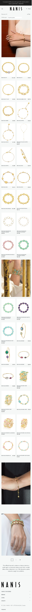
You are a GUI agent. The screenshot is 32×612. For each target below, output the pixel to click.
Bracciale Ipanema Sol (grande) (6, 420)
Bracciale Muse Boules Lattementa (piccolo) (6, 308)
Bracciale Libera (4, 117)
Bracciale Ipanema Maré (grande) (21, 374)
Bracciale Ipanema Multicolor (22, 442)
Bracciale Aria (19, 160)
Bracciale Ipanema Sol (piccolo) (21, 420)
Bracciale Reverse (20, 330)
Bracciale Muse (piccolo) (21, 202)
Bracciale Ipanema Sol (6, 442)
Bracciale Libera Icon (20, 96)
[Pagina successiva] (19, 543)
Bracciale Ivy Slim (5, 96)
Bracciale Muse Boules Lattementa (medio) (21, 247)
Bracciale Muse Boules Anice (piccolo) (7, 330)
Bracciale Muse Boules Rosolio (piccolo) (7, 247)
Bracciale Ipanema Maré (21, 396)
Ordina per (4, 17)
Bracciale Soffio (19, 117)
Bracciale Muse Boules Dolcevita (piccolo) (21, 224)
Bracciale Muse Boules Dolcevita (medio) (6, 224)
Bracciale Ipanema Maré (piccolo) (6, 397)
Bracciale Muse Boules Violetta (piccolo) (22, 308)
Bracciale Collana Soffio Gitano (21, 138)
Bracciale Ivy (4, 75)
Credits (23, 605)
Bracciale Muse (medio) (6, 202)
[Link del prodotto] (8, 67)
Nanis (8, 605)
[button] (2, 8)
